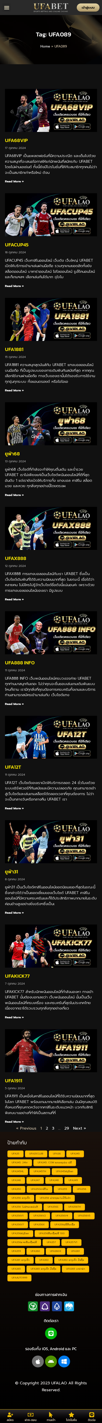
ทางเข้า (51, 1420)
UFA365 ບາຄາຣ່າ (75, 1269)
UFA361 (75, 1251)
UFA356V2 (39, 1215)
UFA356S (53, 1207)
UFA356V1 (18, 1215)
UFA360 (35, 1251)
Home (45, 46)
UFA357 (51, 1242)
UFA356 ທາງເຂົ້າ (21, 1198)
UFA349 (73, 1180)
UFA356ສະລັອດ (20, 1233)
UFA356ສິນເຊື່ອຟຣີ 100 (52, 1233)
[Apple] (38, 1361)
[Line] (51, 1333)
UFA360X (55, 1251)
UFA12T (13, 767)
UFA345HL (18, 1171)
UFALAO (59, 1383)
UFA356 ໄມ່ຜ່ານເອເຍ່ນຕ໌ (25, 1207)
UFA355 (62, 1189)
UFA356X (39, 1224)
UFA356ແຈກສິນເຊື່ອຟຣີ (24, 1242)
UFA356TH (74, 1207)
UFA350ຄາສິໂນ (39, 1189)
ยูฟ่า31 (11, 871)
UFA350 (16, 1189)
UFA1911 (13, 1080)
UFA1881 (14, 349)
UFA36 (57, 1153)
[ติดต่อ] (92, 1415)
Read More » (14, 181)
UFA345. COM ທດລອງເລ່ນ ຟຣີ (55, 1162)
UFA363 (44, 1260)
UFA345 (75, 1153)
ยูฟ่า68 (12, 453)
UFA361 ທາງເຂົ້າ (20, 1260)
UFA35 (15, 1153)
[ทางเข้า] (51, 1415)
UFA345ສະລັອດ (64, 1171)
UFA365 (16, 1269)
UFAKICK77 (17, 976)
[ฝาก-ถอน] (30, 1415)
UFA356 (81, 1189)
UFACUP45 (16, 244)
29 (66, 1128)
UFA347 (35, 1180)
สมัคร (10, 1420)
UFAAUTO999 (19, 1277)
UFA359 (16, 1251)
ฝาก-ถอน (30, 1420)
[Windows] (64, 1361)
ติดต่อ (92, 1420)
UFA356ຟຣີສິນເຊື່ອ (64, 1224)
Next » (79, 1128)
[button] (6, 7)
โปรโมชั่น (71, 1420)
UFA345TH (40, 1171)
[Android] (51, 1361)
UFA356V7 (18, 1224)
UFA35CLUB (36, 1153)
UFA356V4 (62, 1215)
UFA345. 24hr (20, 1162)
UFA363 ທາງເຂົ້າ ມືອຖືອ (71, 1260)
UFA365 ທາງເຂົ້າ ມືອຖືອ (43, 1269)
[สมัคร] (10, 1415)
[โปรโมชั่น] (71, 1415)
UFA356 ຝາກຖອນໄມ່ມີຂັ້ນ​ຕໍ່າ (55, 1198)
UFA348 (54, 1180)
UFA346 (16, 1180)
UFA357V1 (71, 1242)
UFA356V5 (84, 1215)
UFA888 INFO (20, 662)
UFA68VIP (16, 140)
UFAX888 (15, 558)
